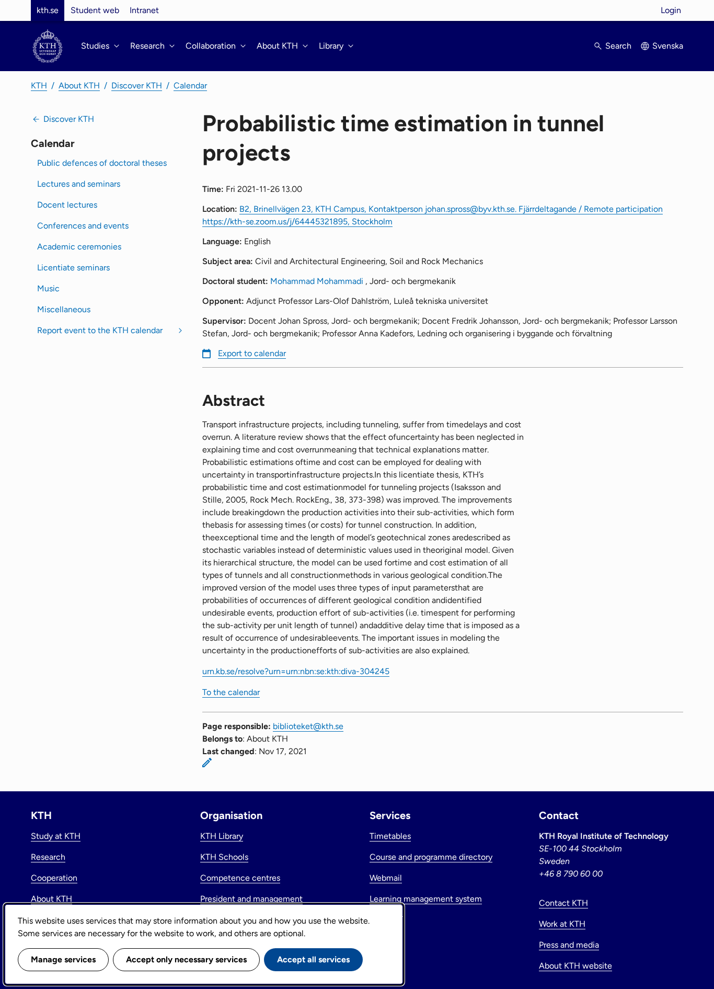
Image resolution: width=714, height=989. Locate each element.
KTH (39, 85)
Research (48, 857)
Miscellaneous (63, 309)
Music (48, 288)
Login (671, 10)
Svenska (667, 46)
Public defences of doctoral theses (102, 163)
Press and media (569, 945)
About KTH (79, 85)
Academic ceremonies (79, 247)
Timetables (390, 836)
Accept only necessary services (186, 959)
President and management (251, 899)
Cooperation (54, 878)
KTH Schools (224, 857)
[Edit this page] (207, 762)
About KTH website (575, 966)
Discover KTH (136, 85)
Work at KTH (562, 924)
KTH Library (221, 836)
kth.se (48, 10)
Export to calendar (252, 353)
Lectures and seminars (78, 184)
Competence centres (240, 878)
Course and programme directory (431, 857)
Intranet (144, 10)
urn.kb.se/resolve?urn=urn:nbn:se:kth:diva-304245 (295, 671)
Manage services (63, 959)
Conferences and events (83, 226)
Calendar (190, 85)
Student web (95, 10)
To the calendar (231, 692)
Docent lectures (67, 205)
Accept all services (313, 959)
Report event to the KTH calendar (100, 330)
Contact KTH (563, 903)
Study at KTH (55, 836)
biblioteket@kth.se (308, 726)
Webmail (386, 878)
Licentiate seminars (73, 267)
